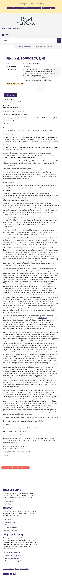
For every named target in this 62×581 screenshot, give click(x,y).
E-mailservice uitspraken (13, 555)
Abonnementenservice (12, 552)
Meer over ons (9, 501)
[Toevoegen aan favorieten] (8, 467)
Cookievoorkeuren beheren (32, 8)
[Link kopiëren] (18, 467)
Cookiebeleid (40, 4)
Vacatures (8, 504)
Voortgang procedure (12, 558)
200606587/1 (42, 318)
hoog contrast (7, 29)
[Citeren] (22, 467)
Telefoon (8, 519)
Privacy (17, 569)
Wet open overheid (11, 528)
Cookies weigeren (48, 8)
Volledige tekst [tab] (10, 95)
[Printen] (13, 467)
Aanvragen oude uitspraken (14, 561)
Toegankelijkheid (8, 569)
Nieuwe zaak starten (11, 530)
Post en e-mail (9, 525)
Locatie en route (10, 522)
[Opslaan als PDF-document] (27, 467)
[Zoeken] (59, 40)
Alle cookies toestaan (15, 8)
